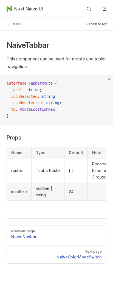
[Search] (88, 8)
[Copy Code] (104, 83)
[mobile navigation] (104, 9)
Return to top (97, 24)
